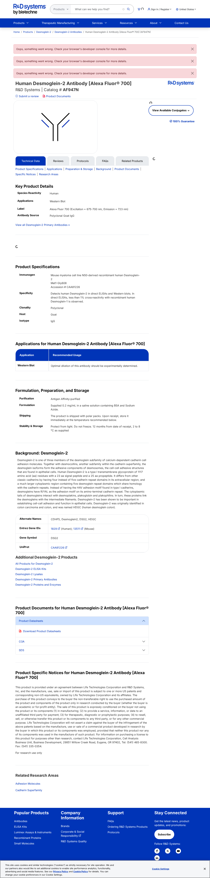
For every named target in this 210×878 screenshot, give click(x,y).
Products (18, 23)
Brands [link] (65, 826)
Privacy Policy (60, 871)
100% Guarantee (184, 121)
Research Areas (48, 174)
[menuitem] (16, 32)
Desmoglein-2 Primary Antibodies (36, 579)
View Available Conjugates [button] (169, 110)
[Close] (192, 49)
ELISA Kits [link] (20, 826)
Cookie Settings (160, 869)
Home (16, 31)
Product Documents (58, 96)
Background (103, 169)
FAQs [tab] (105, 161)
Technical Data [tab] (30, 161)
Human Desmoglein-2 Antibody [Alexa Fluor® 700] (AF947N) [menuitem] (118, 31)
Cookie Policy (80, 871)
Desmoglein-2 (43, 31)
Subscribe (164, 834)
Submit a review (28, 96)
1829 (54, 528)
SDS (21, 650)
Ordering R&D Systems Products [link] (127, 826)
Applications (54, 169)
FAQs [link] (111, 821)
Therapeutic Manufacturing (58, 23)
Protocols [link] (113, 832)
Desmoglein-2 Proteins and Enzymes (38, 584)
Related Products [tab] (132, 161)
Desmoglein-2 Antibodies (68, 31)
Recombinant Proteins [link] (27, 837)
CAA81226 (57, 547)
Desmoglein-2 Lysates (29, 574)
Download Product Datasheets (42, 631)
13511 (76, 528)
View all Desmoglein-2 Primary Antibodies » (42, 225)
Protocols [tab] (83, 161)
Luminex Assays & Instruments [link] (32, 832)
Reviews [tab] (58, 161)
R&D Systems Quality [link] (74, 841)
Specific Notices (25, 174)
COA (21, 641)
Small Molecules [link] (24, 843)
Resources (126, 23)
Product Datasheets (31, 620)
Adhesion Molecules (27, 783)
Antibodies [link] (20, 821)
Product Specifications (29, 169)
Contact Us (181, 23)
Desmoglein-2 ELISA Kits (30, 569)
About (153, 23)
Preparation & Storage (79, 169)
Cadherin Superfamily (28, 790)
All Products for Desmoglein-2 (34, 563)
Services (97, 23)
